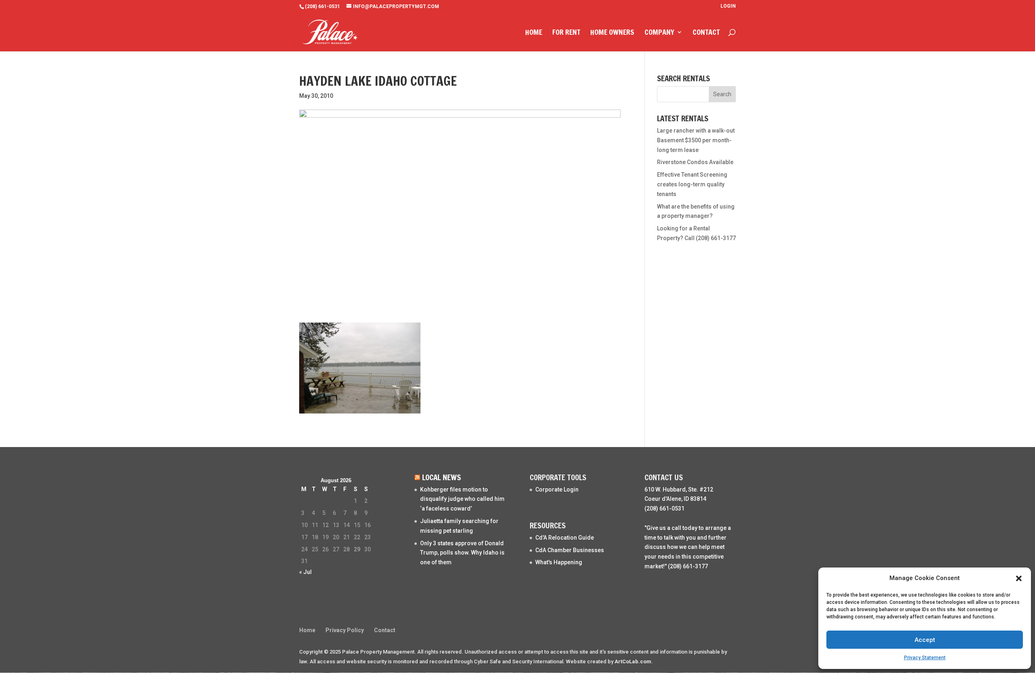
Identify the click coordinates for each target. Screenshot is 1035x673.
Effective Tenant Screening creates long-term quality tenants (692, 184)
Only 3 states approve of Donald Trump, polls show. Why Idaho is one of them (462, 553)
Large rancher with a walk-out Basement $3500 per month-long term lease (696, 140)
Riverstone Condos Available (695, 162)
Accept (925, 639)
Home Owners (612, 33)
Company (659, 33)
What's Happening (558, 562)
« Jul (305, 572)
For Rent (566, 33)
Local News (441, 477)
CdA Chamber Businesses (569, 550)
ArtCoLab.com (633, 661)
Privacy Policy (344, 630)
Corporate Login (557, 489)
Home (533, 33)
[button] (1019, 578)
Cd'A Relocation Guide (564, 537)
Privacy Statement (925, 657)
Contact (706, 33)
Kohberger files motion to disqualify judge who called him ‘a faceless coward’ (462, 499)
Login (728, 6)
